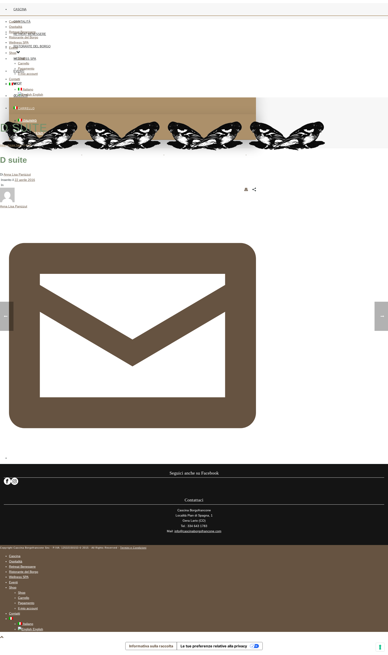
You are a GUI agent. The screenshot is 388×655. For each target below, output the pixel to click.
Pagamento (26, 68)
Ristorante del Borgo (32, 46)
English (37, 94)
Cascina (19, 9)
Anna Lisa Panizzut (17, 174)
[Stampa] (246, 190)
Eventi (13, 47)
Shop (17, 83)
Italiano (27, 89)
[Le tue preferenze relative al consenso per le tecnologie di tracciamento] (380, 647)
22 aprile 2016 (25, 180)
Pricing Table (15, 145)
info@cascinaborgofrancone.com (197, 531)
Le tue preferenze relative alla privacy (214, 646)
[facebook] (7, 484)
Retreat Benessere (22, 32)
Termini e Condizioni (133, 547)
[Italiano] (15, 108)
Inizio (3, 145)
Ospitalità (22, 21)
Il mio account (28, 73)
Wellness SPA (19, 42)
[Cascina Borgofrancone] (164, 153)
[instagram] (14, 484)
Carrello (26, 108)
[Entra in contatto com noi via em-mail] (132, 458)
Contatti (14, 79)
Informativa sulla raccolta (151, 646)
